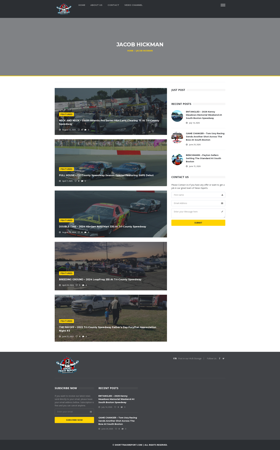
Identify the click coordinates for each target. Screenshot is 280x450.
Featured (66, 114)
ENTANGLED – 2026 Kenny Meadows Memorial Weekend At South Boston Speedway (204, 114)
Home (81, 5)
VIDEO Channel (133, 5)
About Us (96, 5)
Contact (113, 5)
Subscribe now (74, 420)
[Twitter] (223, 358)
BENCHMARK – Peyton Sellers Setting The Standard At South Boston (203, 158)
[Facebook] (219, 358)
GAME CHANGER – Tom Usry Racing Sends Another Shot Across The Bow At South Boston (205, 136)
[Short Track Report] (64, 8)
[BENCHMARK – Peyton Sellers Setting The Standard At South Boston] (177, 159)
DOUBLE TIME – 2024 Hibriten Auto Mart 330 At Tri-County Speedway (102, 226)
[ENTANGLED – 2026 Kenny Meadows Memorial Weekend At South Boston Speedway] (177, 115)
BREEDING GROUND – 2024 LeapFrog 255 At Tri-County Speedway (100, 279)
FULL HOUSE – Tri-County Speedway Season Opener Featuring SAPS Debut (106, 175)
